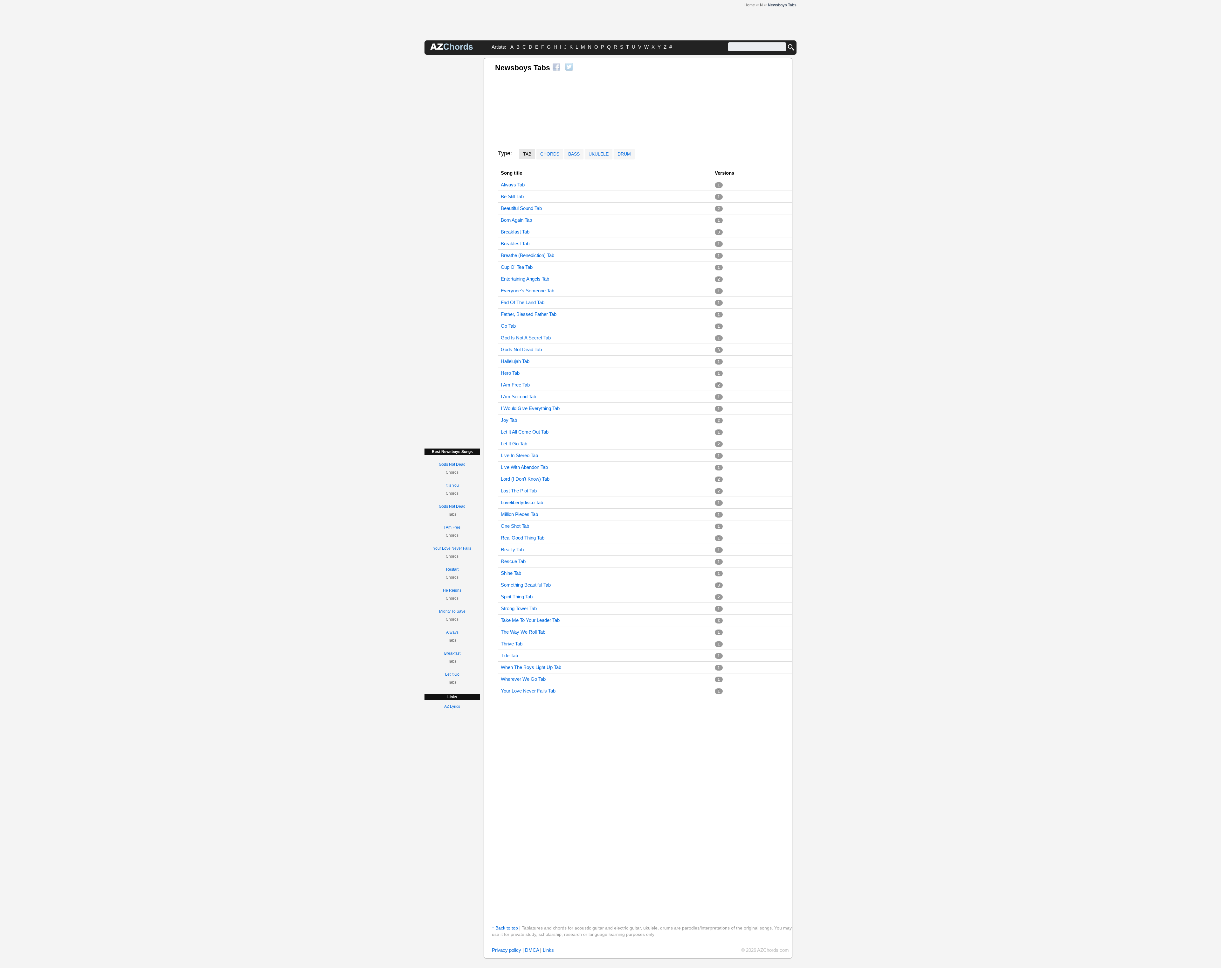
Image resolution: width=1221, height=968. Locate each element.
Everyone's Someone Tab (527, 290)
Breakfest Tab (515, 243)
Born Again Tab (516, 220)
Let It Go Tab (514, 443)
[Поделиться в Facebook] (556, 67)
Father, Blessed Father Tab (528, 314)
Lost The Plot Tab (519, 490)
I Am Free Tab (515, 384)
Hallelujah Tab (515, 361)
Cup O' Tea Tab (517, 267)
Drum (624, 154)
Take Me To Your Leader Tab (530, 620)
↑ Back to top (505, 927)
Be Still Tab (512, 196)
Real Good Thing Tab (522, 537)
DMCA (532, 950)
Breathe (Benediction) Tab (527, 255)
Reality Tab (512, 549)
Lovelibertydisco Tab (522, 502)
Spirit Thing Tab (517, 596)
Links (548, 950)
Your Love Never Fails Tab (528, 690)
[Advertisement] (452, 153)
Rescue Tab (513, 561)
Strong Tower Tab (519, 608)
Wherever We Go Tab (523, 679)
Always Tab (513, 184)
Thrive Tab (511, 643)
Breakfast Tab (515, 231)
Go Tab (508, 326)
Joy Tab (509, 420)
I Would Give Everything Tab (530, 408)
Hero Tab (510, 373)
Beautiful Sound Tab (521, 208)
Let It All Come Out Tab (524, 432)
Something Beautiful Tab (526, 585)
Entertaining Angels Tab (525, 279)
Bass (574, 154)
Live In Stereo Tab (519, 455)
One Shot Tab (515, 526)
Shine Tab (511, 573)
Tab (527, 154)
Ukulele (599, 154)
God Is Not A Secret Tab (526, 337)
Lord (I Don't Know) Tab (525, 479)
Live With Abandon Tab (524, 467)
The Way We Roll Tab (523, 632)
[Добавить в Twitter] (569, 67)
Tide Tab (509, 655)
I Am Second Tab (518, 396)
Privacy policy (506, 950)
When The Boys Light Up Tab (531, 667)
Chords (549, 154)
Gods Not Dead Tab (521, 349)
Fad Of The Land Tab (522, 302)
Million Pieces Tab (519, 514)
